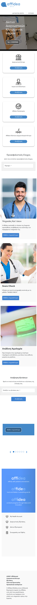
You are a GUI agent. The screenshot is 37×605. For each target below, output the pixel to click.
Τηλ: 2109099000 (12, 42)
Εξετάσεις (10, 580)
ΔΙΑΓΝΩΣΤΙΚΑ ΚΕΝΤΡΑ (18, 13)
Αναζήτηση (18, 68)
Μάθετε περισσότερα (10, 235)
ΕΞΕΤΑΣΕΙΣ (31, 13)
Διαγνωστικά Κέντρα (13, 578)
